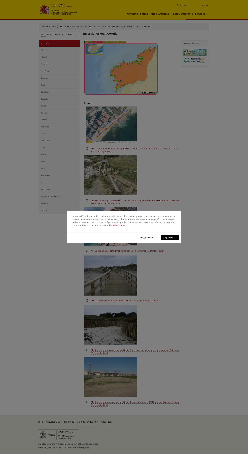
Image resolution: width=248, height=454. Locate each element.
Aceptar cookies (170, 237)
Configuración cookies (148, 237)
